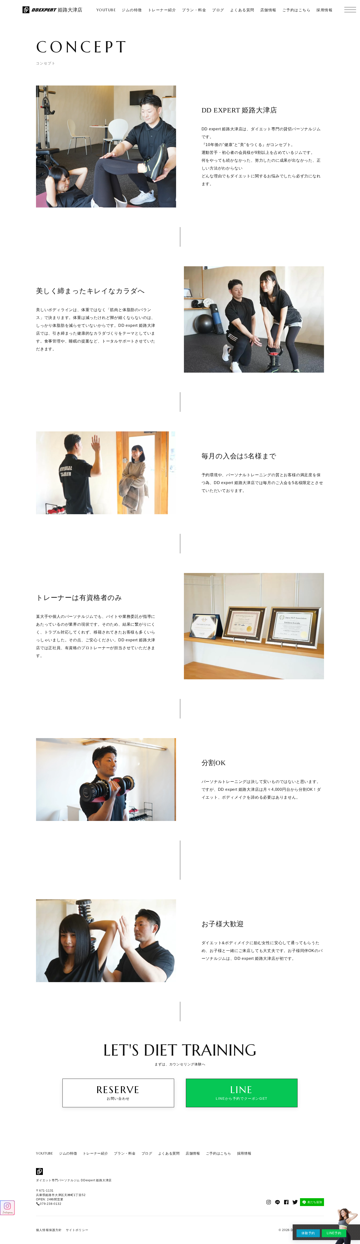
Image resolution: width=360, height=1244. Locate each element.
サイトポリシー (77, 1230)
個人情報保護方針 (49, 1230)
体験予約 (308, 1233)
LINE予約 (334, 1233)
